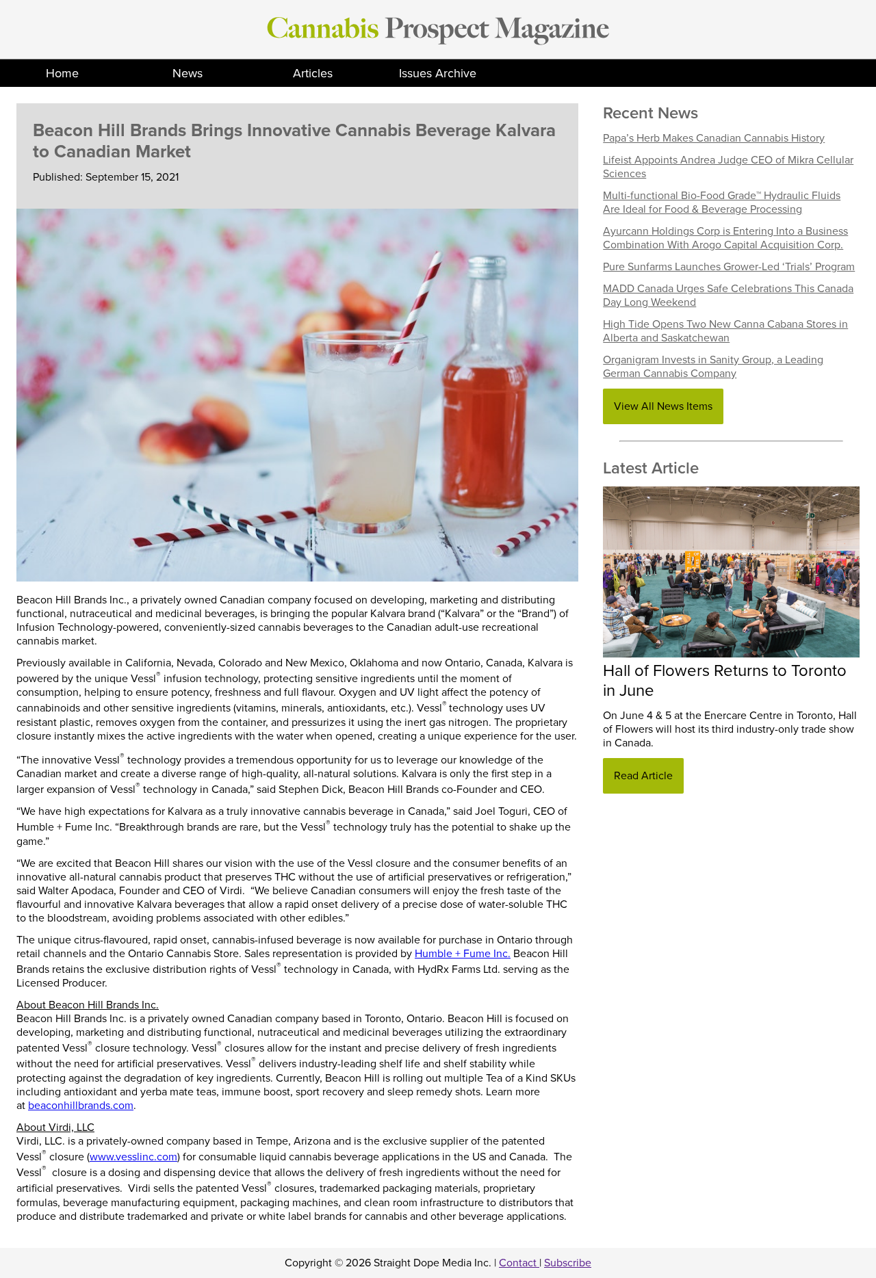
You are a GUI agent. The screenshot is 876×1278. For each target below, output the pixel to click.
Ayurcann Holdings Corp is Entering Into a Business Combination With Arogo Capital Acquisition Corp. (725, 238)
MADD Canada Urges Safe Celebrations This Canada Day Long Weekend (728, 295)
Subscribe (567, 1263)
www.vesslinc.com (133, 1157)
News (187, 73)
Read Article (643, 776)
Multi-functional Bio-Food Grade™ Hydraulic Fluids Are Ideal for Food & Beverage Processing (721, 202)
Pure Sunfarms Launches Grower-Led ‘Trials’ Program (729, 267)
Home (62, 73)
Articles (313, 73)
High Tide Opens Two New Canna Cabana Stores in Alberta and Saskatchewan (725, 331)
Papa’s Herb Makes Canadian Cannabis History (714, 138)
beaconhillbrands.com (80, 1105)
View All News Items (663, 406)
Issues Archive (437, 73)
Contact (519, 1263)
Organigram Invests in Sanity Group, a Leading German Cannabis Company (713, 366)
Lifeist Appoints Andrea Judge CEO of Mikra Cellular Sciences (728, 167)
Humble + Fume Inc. (463, 954)
